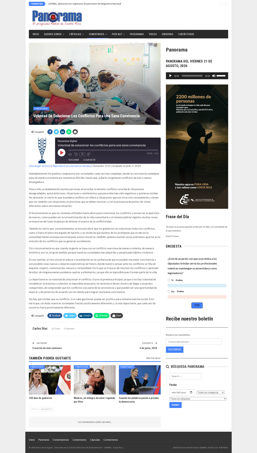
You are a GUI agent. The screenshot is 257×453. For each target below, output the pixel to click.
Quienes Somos (53, 34)
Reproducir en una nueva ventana (71, 165)
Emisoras (167, 34)
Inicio (36, 34)
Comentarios (96, 34)
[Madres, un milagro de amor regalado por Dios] (95, 379)
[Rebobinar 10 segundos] (76, 154)
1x (82, 154)
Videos (153, 34)
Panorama (43, 439)
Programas (137, 34)
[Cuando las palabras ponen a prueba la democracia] (140, 379)
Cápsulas (75, 34)
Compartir (89, 159)
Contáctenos (186, 34)
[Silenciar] (214, 76)
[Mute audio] (70, 154)
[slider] (221, 75)
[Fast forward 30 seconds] (89, 154)
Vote (197, 305)
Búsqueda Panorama (187, 366)
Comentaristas (61, 439)
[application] (197, 75)
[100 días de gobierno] (50, 379)
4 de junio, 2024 (148, 348)
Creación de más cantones (47, 348)
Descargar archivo (40, 165)
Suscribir (74, 159)
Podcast (117, 34)
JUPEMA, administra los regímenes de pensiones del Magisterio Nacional (84, 3)
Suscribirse (174, 349)
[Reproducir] (170, 76)
